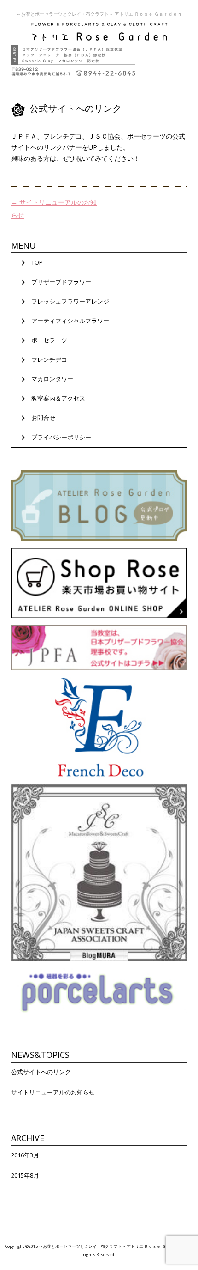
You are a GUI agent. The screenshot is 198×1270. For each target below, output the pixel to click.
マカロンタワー (52, 379)
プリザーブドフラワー (61, 282)
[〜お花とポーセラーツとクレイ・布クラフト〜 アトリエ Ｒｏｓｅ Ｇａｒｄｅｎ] (99, 31)
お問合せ (43, 417)
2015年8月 (25, 1175)
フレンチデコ (49, 359)
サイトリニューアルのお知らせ (53, 1092)
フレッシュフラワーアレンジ (70, 301)
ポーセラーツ (49, 340)
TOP (37, 262)
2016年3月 (25, 1155)
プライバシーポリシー (61, 437)
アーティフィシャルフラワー (70, 320)
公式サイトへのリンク (41, 1072)
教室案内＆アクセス (58, 398)
